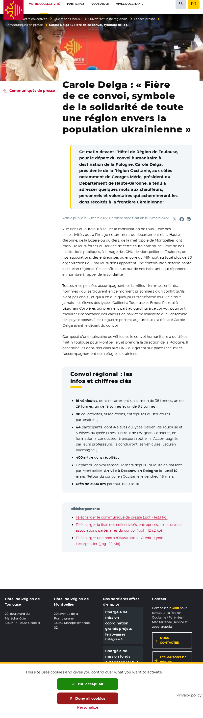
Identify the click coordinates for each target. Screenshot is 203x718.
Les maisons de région (173, 659)
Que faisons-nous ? (68, 19)
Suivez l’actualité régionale (107, 19)
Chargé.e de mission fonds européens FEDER (121, 656)
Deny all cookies (89, 698)
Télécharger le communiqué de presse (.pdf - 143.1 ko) (122, 517)
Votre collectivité (35, 19)
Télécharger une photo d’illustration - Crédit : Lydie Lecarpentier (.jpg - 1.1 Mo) (119, 541)
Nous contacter (169, 640)
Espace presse (144, 19)
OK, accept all (90, 684)
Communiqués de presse (24, 25)
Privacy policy (189, 695)
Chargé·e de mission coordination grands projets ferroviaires (118, 623)
